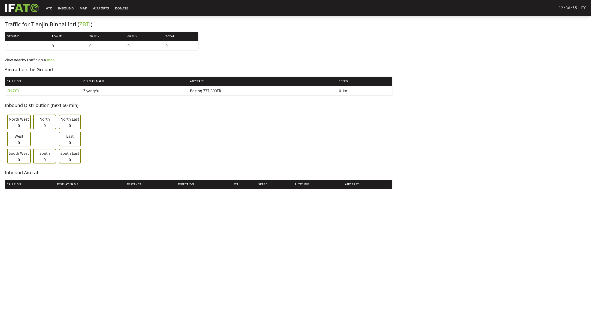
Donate (121, 8)
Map (83, 8)
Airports (101, 8)
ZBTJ (85, 24)
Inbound (66, 8)
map (51, 59)
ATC (49, 8)
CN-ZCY (13, 90)
